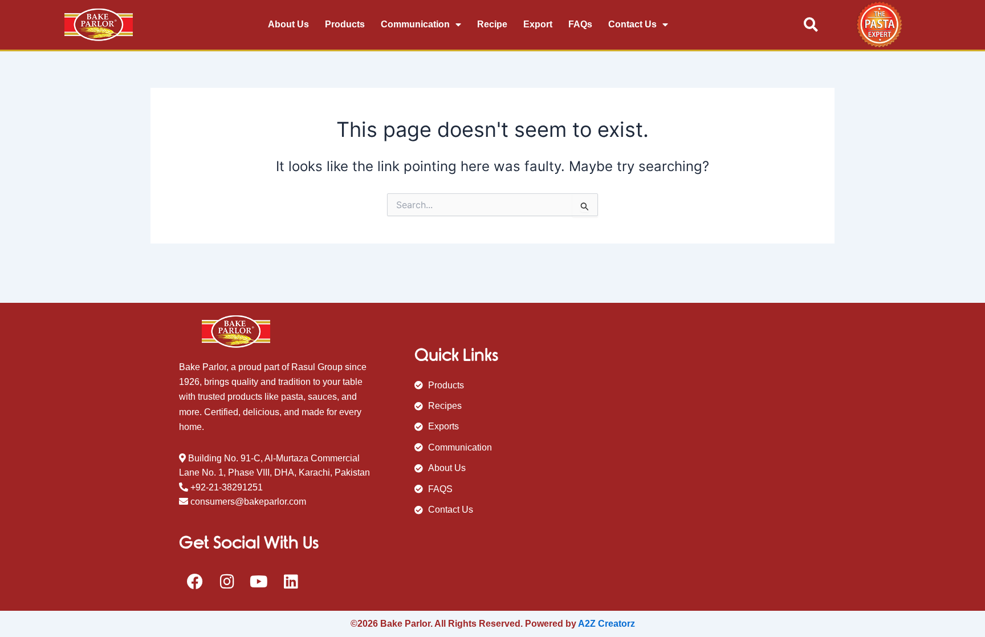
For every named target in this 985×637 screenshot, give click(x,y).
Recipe (492, 24)
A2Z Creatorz (606, 623)
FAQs (580, 24)
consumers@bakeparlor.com (248, 501)
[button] (811, 25)
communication (415, 24)
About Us (288, 24)
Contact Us (632, 24)
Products (345, 24)
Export (537, 24)
